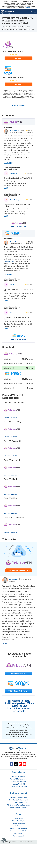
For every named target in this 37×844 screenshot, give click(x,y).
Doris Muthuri (14, 130)
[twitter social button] (16, 764)
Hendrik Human (15, 242)
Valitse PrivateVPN (18, 673)
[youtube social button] (24, 764)
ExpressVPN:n (9, 261)
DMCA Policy (18, 833)
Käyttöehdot (18, 826)
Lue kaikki (8, 163)
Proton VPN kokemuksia (19, 802)
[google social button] (20, 764)
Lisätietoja (18, 58)
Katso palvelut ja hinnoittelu (18, 570)
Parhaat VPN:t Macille (18, 781)
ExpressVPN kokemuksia (18, 797)
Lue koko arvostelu (18, 226)
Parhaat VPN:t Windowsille (18, 779)
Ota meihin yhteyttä (18, 821)
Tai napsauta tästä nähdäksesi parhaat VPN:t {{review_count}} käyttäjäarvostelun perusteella (18, 705)
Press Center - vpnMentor (18, 831)
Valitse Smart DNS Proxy (17, 691)
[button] (3, 840)
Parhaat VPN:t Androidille (18, 786)
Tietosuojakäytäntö (19, 823)
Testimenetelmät (18, 836)
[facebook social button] (11, 764)
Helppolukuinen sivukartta (18, 828)
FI (30, 12)
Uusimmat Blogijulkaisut (18, 776)
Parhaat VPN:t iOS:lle (18, 784)
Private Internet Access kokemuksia (18, 805)
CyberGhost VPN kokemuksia (18, 800)
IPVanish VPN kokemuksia (18, 807)
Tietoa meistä (18, 818)
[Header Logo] (8, 12)
